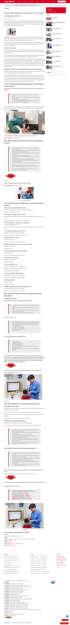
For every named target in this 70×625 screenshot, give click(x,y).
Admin (10, 18)
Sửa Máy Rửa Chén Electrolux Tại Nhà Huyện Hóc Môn (40, 573)
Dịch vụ (37, 1)
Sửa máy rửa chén (7, 563)
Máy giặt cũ (59, 556)
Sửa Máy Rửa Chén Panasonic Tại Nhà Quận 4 (38, 565)
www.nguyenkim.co (11, 545)
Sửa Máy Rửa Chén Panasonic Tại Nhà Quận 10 (38, 556)
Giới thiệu (25, 1)
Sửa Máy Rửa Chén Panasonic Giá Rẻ (11, 558)
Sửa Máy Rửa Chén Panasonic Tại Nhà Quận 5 (38, 563)
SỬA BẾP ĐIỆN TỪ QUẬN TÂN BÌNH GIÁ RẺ (11, 573)
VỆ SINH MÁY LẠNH (16, 497)
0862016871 (9, 138)
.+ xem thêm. (25, 492)
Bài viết (43, 1)
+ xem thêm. (33, 473)
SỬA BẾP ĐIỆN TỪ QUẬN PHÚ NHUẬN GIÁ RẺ (12, 567)
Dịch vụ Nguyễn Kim (60, 562)
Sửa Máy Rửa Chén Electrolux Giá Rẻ (10, 556)
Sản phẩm (31, 1)
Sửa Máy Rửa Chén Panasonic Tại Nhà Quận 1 (38, 569)
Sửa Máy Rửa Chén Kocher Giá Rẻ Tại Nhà (11, 560)
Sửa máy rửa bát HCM (8, 561)
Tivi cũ (60, 559)
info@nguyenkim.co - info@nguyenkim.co (15, 543)
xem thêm (28, 496)
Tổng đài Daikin (60, 557)
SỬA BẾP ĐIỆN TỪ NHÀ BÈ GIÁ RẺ (10, 569)
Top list (54, 1)
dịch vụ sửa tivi (59, 563)
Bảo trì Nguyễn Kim (61, 560)
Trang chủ (19, 1)
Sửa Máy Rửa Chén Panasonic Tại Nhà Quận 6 (38, 561)
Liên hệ (48, 1)
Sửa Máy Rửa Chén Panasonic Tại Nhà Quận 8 (38, 558)
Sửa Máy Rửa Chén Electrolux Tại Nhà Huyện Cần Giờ (40, 571)
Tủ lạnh (14, 5)
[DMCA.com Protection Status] (7, 617)
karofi (53, 582)
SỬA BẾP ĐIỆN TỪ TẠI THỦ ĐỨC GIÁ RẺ (11, 565)
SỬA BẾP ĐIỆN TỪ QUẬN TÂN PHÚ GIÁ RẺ (11, 571)
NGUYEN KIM (9, 1)
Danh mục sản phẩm (62, 1)
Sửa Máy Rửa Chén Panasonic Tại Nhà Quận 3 (38, 567)
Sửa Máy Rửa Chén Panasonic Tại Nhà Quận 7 (38, 560)
